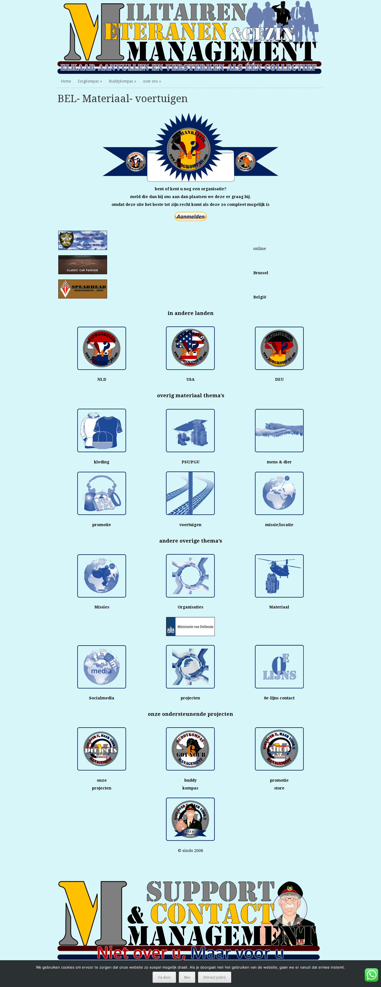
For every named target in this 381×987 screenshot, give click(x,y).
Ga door (164, 977)
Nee (187, 977)
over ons (150, 81)
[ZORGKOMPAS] (190, 37)
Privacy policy (214, 977)
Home (66, 81)
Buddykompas (121, 81)
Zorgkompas (88, 81)
